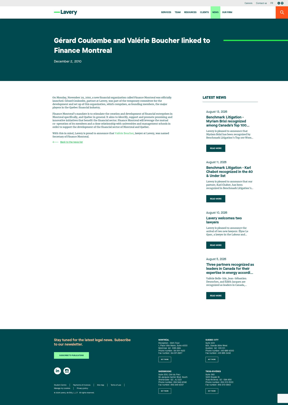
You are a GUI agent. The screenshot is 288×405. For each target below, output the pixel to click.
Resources (190, 12)
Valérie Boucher (124, 133)
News (215, 12)
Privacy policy (82, 388)
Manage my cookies (62, 388)
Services (166, 12)
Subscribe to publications (71, 355)
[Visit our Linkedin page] (279, 3)
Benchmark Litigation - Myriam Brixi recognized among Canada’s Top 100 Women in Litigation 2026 (227, 122)
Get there (165, 359)
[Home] (65, 12)
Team (178, 12)
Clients (204, 12)
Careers (249, 3)
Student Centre (60, 385)
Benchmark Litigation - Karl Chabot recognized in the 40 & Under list (229, 172)
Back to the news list (71, 142)
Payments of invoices (81, 385)
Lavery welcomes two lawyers (224, 220)
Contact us (261, 3)
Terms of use (116, 385)
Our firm (227, 12)
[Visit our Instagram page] (282, 3)
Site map (100, 385)
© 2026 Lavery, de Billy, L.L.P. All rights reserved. (74, 393)
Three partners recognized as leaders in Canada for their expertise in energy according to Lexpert (230, 269)
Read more (216, 148)
